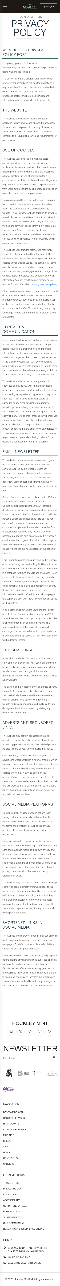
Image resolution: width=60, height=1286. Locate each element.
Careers (8, 1164)
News (6, 1152)
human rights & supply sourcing (23, 1229)
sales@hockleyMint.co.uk (24, 1262)
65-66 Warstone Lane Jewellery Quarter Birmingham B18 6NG (27, 1250)
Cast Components (14, 1129)
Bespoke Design (13, 1112)
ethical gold (11, 1211)
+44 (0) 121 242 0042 (19, 1257)
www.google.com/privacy (45, 284)
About (7, 1146)
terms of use (11, 1183)
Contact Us (10, 1158)
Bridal (7, 1141)
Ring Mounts (11, 1123)
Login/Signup (48, 6)
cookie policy (12, 1194)
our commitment (13, 1223)
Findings (8, 1135)
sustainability (12, 1217)
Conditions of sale (15, 1206)
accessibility (11, 1200)
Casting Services (14, 1118)
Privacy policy (12, 1188)
